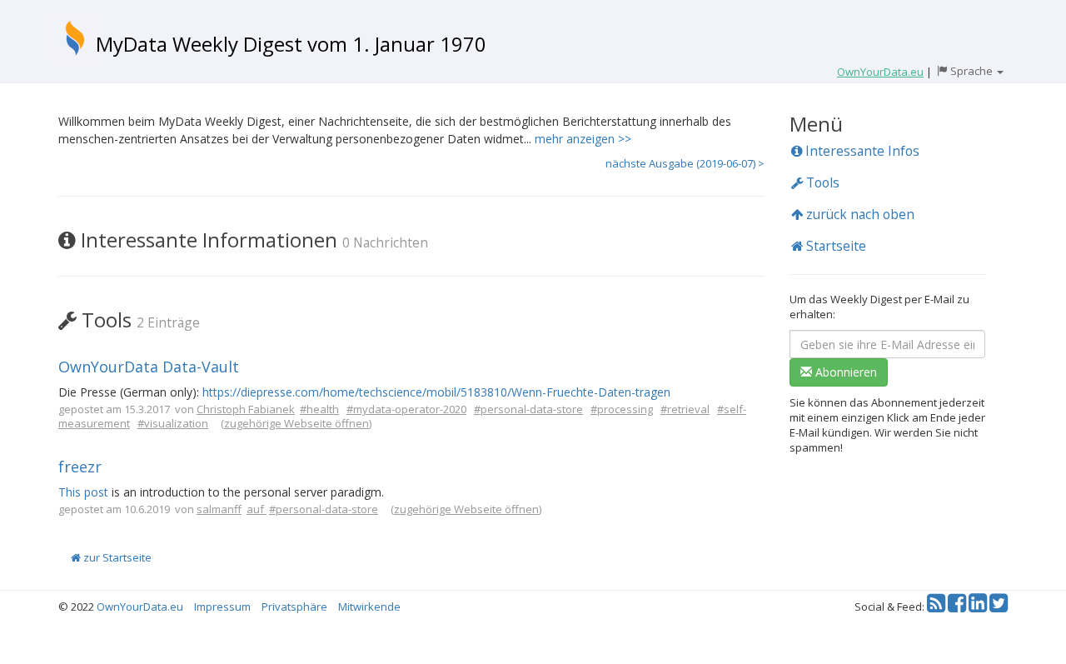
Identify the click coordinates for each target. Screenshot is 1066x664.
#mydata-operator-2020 (406, 409)
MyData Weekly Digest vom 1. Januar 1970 (291, 43)
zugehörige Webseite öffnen (296, 423)
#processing (621, 409)
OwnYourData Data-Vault (148, 367)
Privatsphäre (294, 606)
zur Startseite (116, 557)
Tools (821, 182)
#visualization (172, 423)
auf (256, 509)
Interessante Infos (860, 151)
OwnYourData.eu (140, 606)
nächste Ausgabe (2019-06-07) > (685, 163)
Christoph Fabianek (246, 409)
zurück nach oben (858, 214)
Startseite (834, 246)
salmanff (219, 509)
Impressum (222, 606)
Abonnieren (844, 372)
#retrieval (685, 409)
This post (83, 492)
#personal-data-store (528, 409)
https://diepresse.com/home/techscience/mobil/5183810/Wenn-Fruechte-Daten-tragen (436, 392)
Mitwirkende (369, 606)
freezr (80, 467)
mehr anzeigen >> (583, 139)
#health (319, 409)
